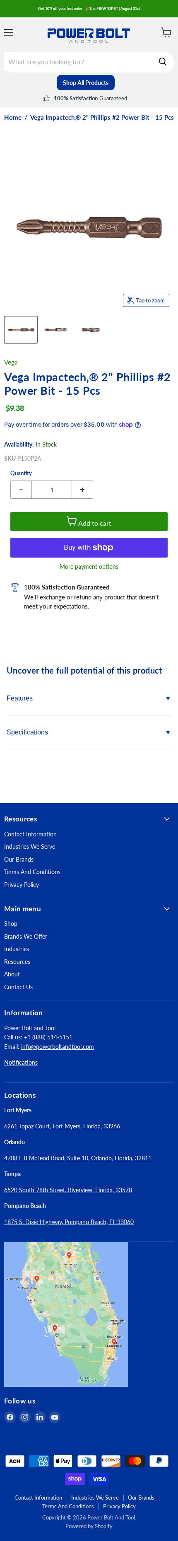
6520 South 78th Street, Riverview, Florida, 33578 (68, 1189)
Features (20, 698)
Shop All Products (85, 82)
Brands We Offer (25, 936)
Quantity (21, 473)
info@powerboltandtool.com (57, 1046)
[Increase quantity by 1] (82, 490)
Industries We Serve (29, 846)
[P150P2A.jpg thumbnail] (21, 329)
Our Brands (19, 859)
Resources (17, 961)
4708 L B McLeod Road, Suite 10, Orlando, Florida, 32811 (78, 1158)
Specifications (27, 732)
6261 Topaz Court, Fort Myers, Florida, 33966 (62, 1126)
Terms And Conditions (32, 871)
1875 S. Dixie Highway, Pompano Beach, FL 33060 (69, 1221)
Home (13, 117)
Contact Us (18, 986)
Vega (10, 362)
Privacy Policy (21, 884)
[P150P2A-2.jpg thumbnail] (56, 329)
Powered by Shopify (89, 1526)
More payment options (89, 566)
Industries (16, 948)
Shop (10, 923)
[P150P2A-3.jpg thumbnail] (91, 329)
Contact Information (30, 834)
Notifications (21, 1062)
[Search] (163, 61)
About (12, 974)
